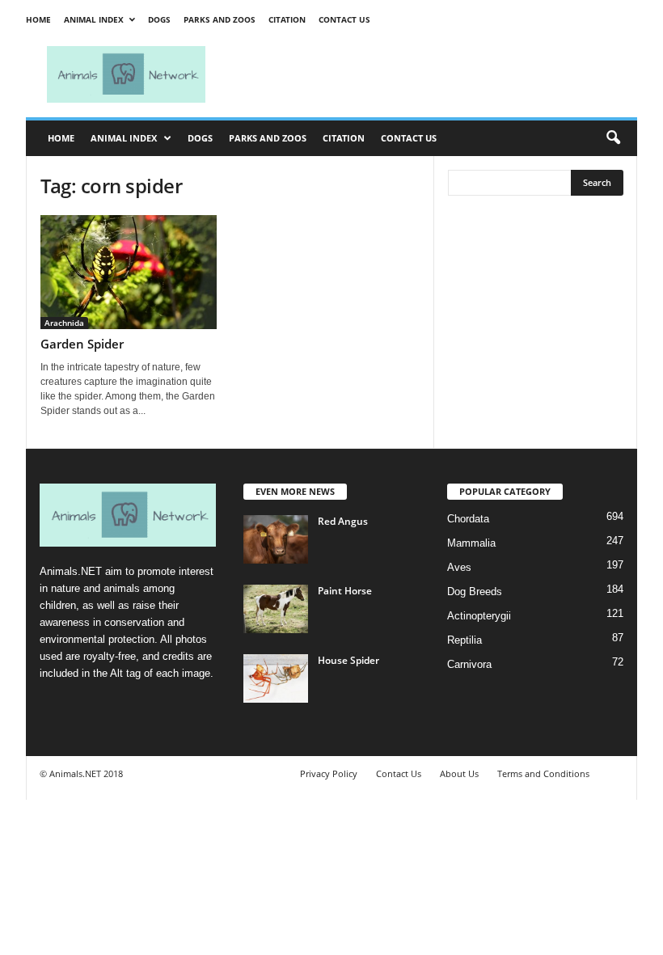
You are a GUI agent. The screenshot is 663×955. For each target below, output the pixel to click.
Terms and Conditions (543, 773)
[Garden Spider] (128, 272)
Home (38, 19)
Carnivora (469, 664)
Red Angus (343, 521)
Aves (459, 567)
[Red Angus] (275, 539)
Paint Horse (345, 591)
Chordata (468, 519)
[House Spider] (275, 678)
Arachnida (64, 322)
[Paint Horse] (275, 609)
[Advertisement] (432, 74)
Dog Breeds (474, 591)
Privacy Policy (328, 773)
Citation (287, 19)
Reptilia (464, 640)
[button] (613, 138)
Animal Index (94, 19)
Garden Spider (82, 344)
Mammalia (471, 543)
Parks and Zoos (219, 19)
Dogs (159, 19)
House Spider (348, 660)
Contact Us (344, 19)
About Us (459, 773)
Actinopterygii (479, 616)
